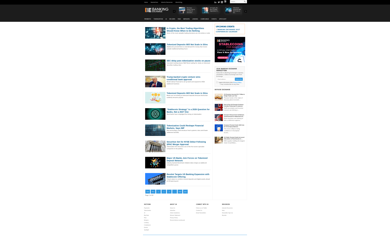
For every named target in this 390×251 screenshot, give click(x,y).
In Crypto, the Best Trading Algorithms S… (214, 9)
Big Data (172, 19)
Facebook (225, 1)
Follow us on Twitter (201, 208)
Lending (195, 19)
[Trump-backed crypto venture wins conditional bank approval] (155, 87)
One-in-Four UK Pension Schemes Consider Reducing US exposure (234, 105)
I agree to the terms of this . (230, 82)
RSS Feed (221, 2)
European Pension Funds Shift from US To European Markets (234, 125)
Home (146, 2)
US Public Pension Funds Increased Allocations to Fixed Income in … (234, 138)
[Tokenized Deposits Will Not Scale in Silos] (155, 54)
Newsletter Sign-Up (227, 213)
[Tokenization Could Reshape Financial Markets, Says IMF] (155, 135)
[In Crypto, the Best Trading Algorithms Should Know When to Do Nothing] (155, 38)
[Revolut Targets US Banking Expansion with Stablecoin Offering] (155, 184)
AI (166, 19)
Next (180, 191)
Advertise (172, 210)
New (223, 210)
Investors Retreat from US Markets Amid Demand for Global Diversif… (234, 115)
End (185, 191)
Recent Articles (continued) (177, 220)
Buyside (224, 215)
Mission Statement (175, 215)
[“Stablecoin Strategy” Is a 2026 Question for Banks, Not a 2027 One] (155, 119)
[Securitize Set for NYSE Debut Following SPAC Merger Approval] (155, 151)
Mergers (186, 19)
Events (214, 19)
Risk (179, 19)
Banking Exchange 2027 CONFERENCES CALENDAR (228, 30)
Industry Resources (167, 2)
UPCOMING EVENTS (225, 26)
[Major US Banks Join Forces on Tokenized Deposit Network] (155, 168)
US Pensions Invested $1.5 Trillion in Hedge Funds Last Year (234, 95)
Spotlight (222, 19)
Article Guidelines (175, 213)
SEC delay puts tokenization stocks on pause (188, 61)
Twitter (218, 2)
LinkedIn (215, 2)
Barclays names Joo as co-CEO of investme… (191, 10)
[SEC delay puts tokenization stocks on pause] (155, 70)
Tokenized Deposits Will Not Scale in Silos (187, 44)
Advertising (179, 2)
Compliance (205, 19)
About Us (172, 208)
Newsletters (154, 2)
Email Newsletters (201, 213)
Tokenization (158, 19)
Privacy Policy (237, 82)
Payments (147, 19)
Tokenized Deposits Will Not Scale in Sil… (237, 10)
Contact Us (199, 210)
